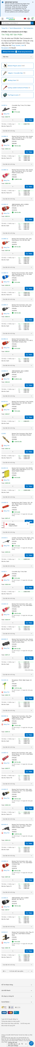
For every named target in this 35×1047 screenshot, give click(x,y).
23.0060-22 (4, 238)
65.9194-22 (4, 339)
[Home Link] (14, 19)
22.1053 (3, 433)
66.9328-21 (4, 824)
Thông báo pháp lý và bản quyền (10, 1021)
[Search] (32, 23)
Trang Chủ (4, 28)
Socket (18, 45)
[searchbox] (16, 23)
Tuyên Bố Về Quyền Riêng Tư (9, 1019)
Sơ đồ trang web (25, 1023)
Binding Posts (12, 80)
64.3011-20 (4, 401)
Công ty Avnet (5, 1035)
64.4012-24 (4, 468)
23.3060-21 (4, 136)
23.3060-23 (4, 273)
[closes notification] (33, 2)
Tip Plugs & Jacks (13, 95)
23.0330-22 (4, 502)
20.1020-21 (4, 932)
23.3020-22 (4, 604)
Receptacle (5, 48)
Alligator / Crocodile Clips (15, 73)
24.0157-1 (4, 571)
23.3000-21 (4, 898)
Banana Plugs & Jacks (14, 65)
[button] (2, 19)
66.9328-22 (4, 716)
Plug (13, 45)
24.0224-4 (4, 537)
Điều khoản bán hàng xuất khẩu (10, 1023)
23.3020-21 (4, 789)
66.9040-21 (4, 639)
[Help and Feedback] (31, 1043)
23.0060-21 (4, 305)
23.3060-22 (4, 169)
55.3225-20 (4, 680)
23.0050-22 (4, 752)
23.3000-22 (4, 204)
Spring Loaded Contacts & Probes (18, 87)
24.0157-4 (4, 105)
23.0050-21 (4, 371)
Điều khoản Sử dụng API (8, 1025)
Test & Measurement (15, 28)
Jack (22, 45)
